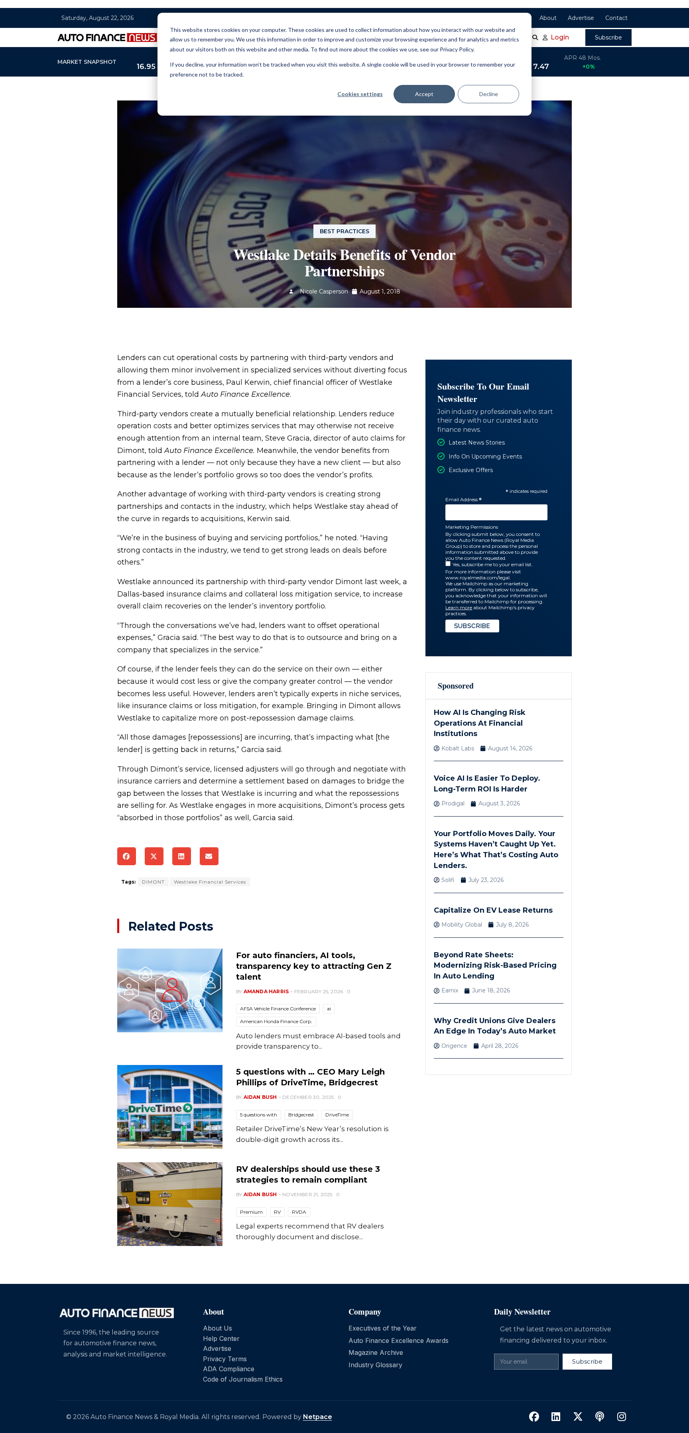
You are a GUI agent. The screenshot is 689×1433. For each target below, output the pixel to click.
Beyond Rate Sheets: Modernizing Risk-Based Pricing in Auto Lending (495, 965)
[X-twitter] (578, 1417)
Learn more (458, 607)
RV (277, 1212)
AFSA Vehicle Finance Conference (278, 1009)
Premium (251, 1212)
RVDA (299, 1212)
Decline (488, 94)
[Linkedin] (556, 1417)
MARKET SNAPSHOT (86, 61)
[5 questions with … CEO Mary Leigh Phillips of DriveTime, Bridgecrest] (169, 1107)
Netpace (317, 1417)
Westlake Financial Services (210, 882)
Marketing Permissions (471, 527)
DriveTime (337, 1115)
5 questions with (258, 1115)
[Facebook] (534, 1417)
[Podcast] (600, 1417)
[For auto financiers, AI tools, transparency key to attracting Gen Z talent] (169, 990)
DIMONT (153, 882)
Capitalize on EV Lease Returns (493, 910)
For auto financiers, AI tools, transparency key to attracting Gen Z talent (314, 966)
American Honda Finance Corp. (276, 1021)
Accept (424, 94)
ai (329, 1009)
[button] (126, 856)
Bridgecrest (301, 1115)
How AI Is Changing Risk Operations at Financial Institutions (480, 723)
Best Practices (344, 231)
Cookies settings (360, 94)
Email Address (463, 499)
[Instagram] (622, 1417)
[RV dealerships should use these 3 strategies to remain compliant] (169, 1204)
